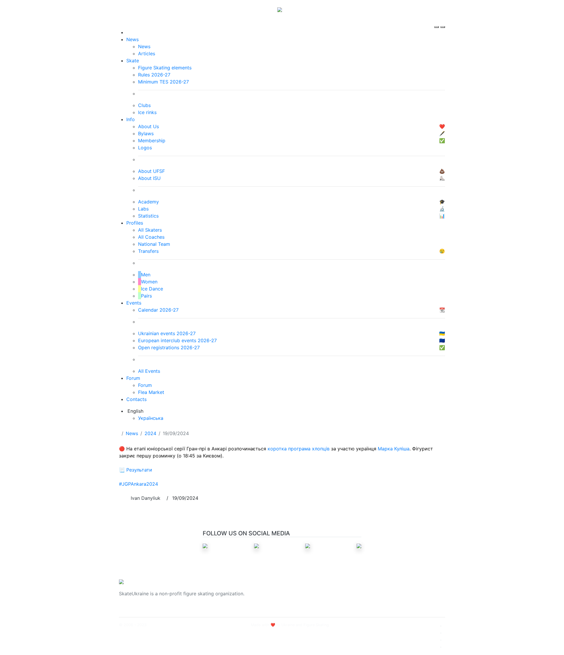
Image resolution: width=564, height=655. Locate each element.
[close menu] (442, 21)
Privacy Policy (386, 597)
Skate (132, 61)
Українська (150, 418)
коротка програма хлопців (299, 449)
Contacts (136, 399)
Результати (139, 470)
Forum (133, 378)
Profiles (134, 223)
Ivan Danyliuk (145, 498)
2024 (150, 433)
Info (130, 119)
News (132, 39)
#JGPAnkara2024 (138, 484)
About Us (380, 590)
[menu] (437, 21)
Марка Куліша (393, 449)
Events (133, 303)
